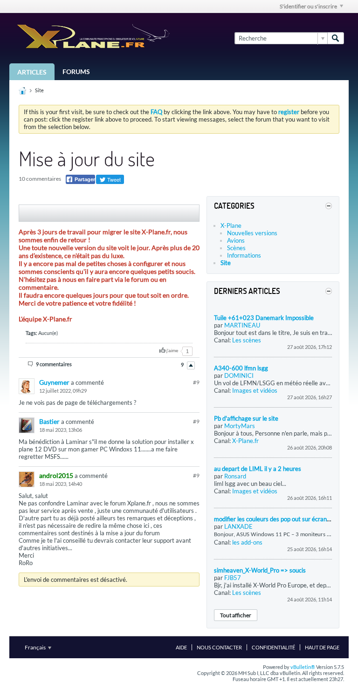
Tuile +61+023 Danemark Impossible (264, 317)
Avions (236, 240)
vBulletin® (302, 667)
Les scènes (246, 340)
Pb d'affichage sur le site (246, 418)
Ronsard (235, 476)
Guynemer (54, 382)
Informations (244, 255)
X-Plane (230, 225)
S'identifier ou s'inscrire (308, 6)
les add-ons (247, 542)
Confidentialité (273, 647)
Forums (76, 71)
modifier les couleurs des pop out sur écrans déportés (284, 519)
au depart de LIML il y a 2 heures (257, 468)
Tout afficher (235, 615)
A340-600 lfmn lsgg (241, 368)
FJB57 (232, 577)
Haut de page (322, 647)
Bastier (49, 421)
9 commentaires (54, 364)
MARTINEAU (242, 325)
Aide (181, 647)
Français (36, 647)
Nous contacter (219, 647)
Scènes (236, 248)
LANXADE (238, 526)
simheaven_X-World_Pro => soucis (260, 570)
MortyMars (239, 426)
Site (39, 90)
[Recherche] (335, 38)
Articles (32, 72)
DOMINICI (239, 375)
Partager (84, 179)
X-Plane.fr (245, 440)
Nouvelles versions (252, 233)
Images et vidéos (254, 390)
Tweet (113, 179)
